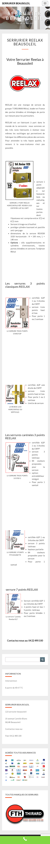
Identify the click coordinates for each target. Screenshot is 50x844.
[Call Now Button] (25, 840)
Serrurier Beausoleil (16, 3)
